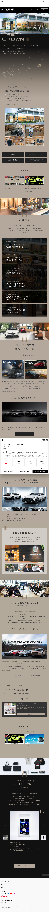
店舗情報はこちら (9, 104)
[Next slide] (43, 826)
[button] (46, 180)
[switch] (18, 463)
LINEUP (44, 9)
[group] (5, 837)
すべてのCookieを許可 (40, 471)
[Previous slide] (6, 826)
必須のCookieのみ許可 (9, 471)
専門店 (37, 9)
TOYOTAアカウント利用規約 (29, 906)
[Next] (47, 499)
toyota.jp (3, 448)
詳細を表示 (42, 468)
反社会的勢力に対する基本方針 (40, 906)
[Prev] (1, 499)
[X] (5, 894)
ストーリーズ (30, 9)
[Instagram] (14, 894)
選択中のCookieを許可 (24, 471)
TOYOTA (2, 1)
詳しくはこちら (24, 433)
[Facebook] (8, 894)
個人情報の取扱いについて (19, 906)
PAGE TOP (45, 874)
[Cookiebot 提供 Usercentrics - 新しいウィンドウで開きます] (42, 440)
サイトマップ (3, 906)
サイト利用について (10, 906)
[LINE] (2, 894)
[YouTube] (11, 894)
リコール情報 (7, 907)
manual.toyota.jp (5, 451)
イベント (34, 9)
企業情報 (2, 907)
